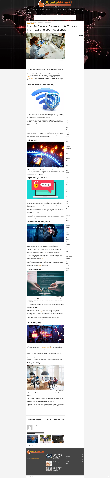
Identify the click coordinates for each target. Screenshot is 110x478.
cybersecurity (52, 392)
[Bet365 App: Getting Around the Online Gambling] (49, 463)
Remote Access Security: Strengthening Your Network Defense (32, 445)
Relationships (68, 227)
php (66, 222)
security (32, 23)
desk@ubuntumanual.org (35, 458)
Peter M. (29, 32)
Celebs (67, 144)
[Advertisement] (55, 17)
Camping (67, 134)
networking (67, 206)
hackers (33, 202)
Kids (66, 191)
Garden (67, 177)
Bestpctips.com (30, 78)
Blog (66, 129)
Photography (68, 218)
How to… (67, 184)
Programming (68, 225)
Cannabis (67, 136)
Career (67, 139)
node (67, 210)
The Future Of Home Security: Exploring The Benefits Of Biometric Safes (57, 445)
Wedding (67, 265)
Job (66, 189)
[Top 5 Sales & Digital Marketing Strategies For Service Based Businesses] (49, 469)
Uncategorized (68, 258)
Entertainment (68, 158)
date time (67, 151)
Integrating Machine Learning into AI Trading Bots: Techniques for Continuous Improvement (58, 456)
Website (67, 263)
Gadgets (67, 172)
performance (68, 215)
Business (48, 9)
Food (67, 170)
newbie (67, 208)
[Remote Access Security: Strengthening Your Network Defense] (32, 439)
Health (59, 9)
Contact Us (30, 12)
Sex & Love (67, 234)
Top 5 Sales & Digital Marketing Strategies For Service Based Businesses (57, 469)
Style (66, 242)
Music (67, 203)
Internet (64, 9)
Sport (67, 241)
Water (67, 261)
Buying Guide (68, 132)
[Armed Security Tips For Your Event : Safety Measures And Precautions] (45, 439)
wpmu (67, 272)
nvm (66, 213)
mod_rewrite (68, 199)
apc (66, 124)
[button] (82, 11)
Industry (67, 186)
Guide (67, 179)
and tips (67, 120)
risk (42, 258)
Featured (67, 163)
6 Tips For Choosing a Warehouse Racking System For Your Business (34, 420)
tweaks (67, 251)
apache (67, 122)
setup (67, 232)
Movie (67, 201)
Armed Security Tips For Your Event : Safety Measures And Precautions (45, 445)
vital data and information (46, 347)
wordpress (67, 270)
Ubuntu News (68, 253)
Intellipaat (39, 265)
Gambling (54, 465)
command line (68, 146)
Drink (67, 155)
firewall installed (60, 169)
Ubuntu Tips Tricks (40, 9)
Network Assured (31, 76)
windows (67, 268)
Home (29, 9)
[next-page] (63, 433)
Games (33, 9)
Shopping (67, 237)
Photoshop (67, 220)
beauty (67, 127)
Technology (70, 9)
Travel (67, 249)
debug (67, 153)
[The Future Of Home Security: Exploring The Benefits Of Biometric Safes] (58, 439)
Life (66, 194)
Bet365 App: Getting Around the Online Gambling (57, 462)
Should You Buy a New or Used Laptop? (55, 419)
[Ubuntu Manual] (55, 4)
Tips (66, 246)
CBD (66, 143)
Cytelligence (41, 311)
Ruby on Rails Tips (69, 229)
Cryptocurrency (68, 148)
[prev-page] (61, 433)
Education (54, 9)
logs (66, 196)
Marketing (77, 9)
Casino (67, 141)
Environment (68, 160)
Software (67, 239)
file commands (68, 165)
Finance (67, 167)
